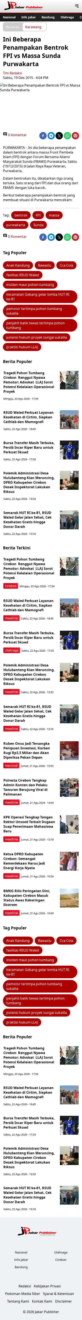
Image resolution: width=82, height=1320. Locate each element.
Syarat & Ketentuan (58, 1293)
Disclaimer (63, 1301)
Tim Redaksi (12, 73)
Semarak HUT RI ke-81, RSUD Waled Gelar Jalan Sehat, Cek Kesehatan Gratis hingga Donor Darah (27, 519)
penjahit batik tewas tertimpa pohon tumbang (35, 325)
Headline (11, 618)
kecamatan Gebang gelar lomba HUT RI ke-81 (37, 296)
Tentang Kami (18, 1301)
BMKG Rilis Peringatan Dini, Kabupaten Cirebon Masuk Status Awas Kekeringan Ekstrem (26, 898)
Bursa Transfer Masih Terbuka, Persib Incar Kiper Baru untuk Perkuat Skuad (29, 447)
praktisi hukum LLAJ (22, 347)
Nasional (9, 17)
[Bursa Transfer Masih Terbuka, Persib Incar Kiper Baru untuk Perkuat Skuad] (69, 449)
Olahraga (67, 17)
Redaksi (25, 1286)
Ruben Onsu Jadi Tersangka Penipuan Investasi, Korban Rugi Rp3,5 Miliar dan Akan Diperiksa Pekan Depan (26, 750)
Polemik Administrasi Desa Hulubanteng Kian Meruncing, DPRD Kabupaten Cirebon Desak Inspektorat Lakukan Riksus (29, 482)
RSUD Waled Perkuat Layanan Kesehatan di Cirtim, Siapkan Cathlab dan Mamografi (28, 417)
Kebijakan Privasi (47, 1286)
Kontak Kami (42, 1301)
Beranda (12, 26)
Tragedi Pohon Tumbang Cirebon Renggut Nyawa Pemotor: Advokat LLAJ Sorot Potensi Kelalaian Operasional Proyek (28, 382)
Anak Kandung (18, 265)
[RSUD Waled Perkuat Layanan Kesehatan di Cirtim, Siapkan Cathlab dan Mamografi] (69, 419)
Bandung (48, 17)
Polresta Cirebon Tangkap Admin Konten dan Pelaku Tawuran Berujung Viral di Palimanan (25, 787)
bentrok (21, 215)
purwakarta (15, 225)
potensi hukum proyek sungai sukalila (36, 337)
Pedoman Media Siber (22, 1293)
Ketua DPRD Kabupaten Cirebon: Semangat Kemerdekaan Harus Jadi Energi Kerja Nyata (24, 861)
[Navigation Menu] (77, 6)
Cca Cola (66, 265)
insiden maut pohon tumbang (30, 284)
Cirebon (10, 586)
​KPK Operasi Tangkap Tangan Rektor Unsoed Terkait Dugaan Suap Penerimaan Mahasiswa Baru (29, 824)
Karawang (33, 26)
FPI (38, 215)
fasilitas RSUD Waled (22, 275)
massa (54, 215)
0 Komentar (17, 135)
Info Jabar (28, 17)
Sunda (38, 225)
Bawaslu (44, 265)
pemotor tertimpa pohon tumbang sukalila (34, 311)
